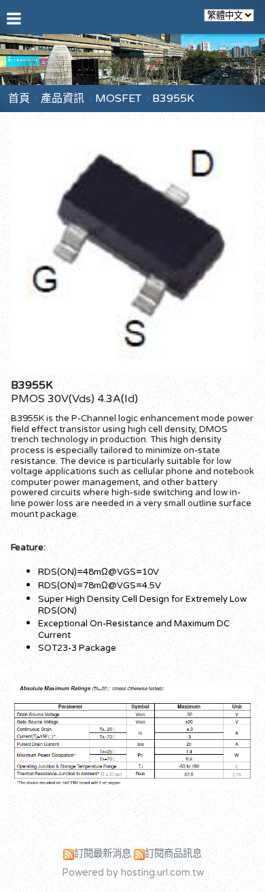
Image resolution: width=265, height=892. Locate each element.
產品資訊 (64, 98)
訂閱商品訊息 (173, 853)
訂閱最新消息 (102, 853)
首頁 (19, 98)
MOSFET (118, 98)
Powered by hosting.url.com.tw (133, 872)
